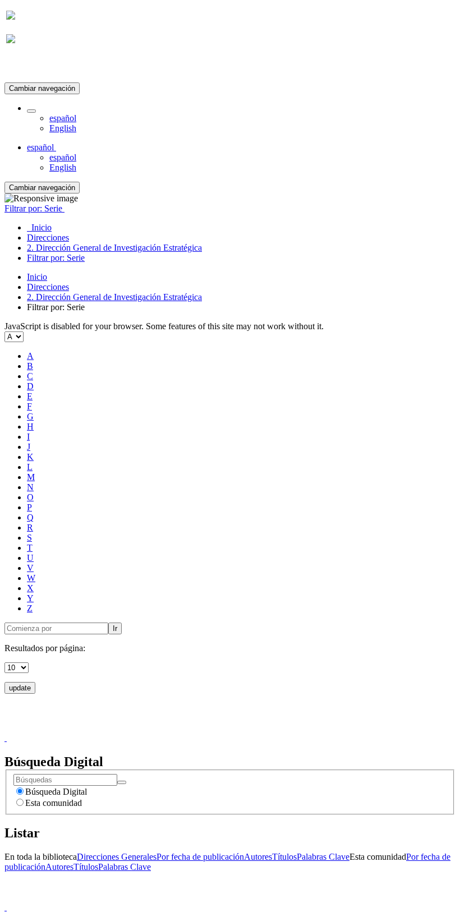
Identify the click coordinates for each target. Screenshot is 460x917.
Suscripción (27, 66)
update (20, 688)
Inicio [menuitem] (39, 227)
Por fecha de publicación (200, 856)
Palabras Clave (323, 856)
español (62, 118)
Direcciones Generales (117, 856)
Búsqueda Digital (56, 791)
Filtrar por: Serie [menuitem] (56, 257)
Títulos (284, 856)
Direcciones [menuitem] (48, 237)
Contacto (206, 727)
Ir (115, 628)
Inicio (37, 277)
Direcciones (48, 287)
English (62, 128)
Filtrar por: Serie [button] (34, 208)
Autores (258, 856)
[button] (31, 111)
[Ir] (121, 782)
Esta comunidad (53, 803)
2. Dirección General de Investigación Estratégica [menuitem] (114, 247)
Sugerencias (249, 727)
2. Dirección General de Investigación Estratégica (114, 297)
